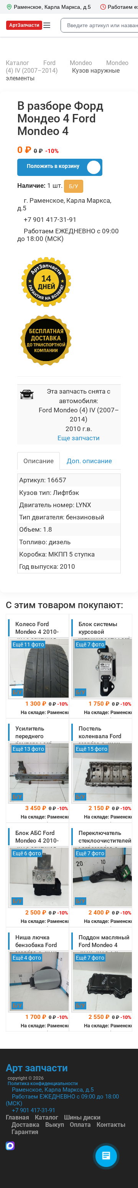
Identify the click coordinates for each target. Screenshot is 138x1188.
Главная (17, 1117)
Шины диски (82, 1117)
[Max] (10, 1146)
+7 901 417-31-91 (33, 1110)
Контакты (111, 1124)
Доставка (25, 1124)
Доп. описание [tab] (89, 461)
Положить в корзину (53, 166)
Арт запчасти (37, 1068)
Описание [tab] (38, 461)
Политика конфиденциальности (43, 1083)
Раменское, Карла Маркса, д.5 (53, 1089)
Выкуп (54, 1124)
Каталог (46, 1117)
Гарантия (25, 1132)
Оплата (80, 1124)
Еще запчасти (79, 438)
